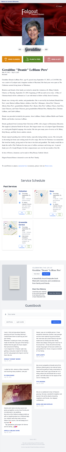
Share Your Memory (54, 293)
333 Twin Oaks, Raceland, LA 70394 (26, 207)
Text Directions (21, 213)
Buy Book (46, 274)
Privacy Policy (28, 444)
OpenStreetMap (35, 447)
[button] (10, 195)
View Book (37, 274)
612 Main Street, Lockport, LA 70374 (27, 241)
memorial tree (22, 166)
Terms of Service (38, 444)
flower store (48, 166)
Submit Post (56, 322)
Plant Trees (28, 212)
